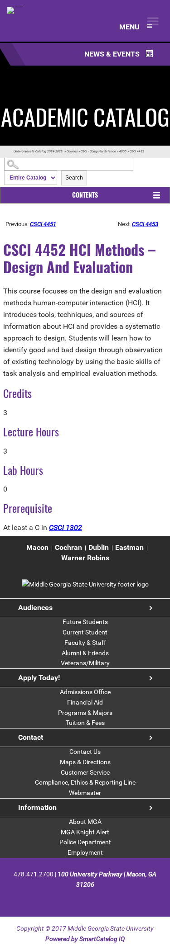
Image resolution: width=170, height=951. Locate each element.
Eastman (129, 547)
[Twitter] (77, 898)
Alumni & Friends (85, 653)
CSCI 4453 (145, 224)
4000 (122, 151)
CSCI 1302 (65, 527)
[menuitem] (37, 548)
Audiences (35, 607)
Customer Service (85, 772)
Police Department (85, 842)
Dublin (98, 547)
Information (37, 807)
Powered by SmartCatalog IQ (85, 938)
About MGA (85, 821)
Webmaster (85, 792)
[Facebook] (61, 898)
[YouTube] (108, 898)
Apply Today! (39, 677)
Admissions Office (85, 692)
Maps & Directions (85, 762)
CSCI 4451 (43, 224)
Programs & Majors (85, 712)
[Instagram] (93, 898)
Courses (72, 151)
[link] (85, 584)
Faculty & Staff (85, 642)
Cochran (68, 547)
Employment (85, 852)
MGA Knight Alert (85, 832)
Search (74, 178)
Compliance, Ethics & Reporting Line (85, 782)
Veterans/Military (85, 663)
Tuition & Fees (85, 722)
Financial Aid (85, 702)
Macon (37, 547)
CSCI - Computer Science (98, 151)
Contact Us (85, 751)
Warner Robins (85, 558)
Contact (30, 737)
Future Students (85, 621)
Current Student (85, 632)
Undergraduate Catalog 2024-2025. (38, 151)
